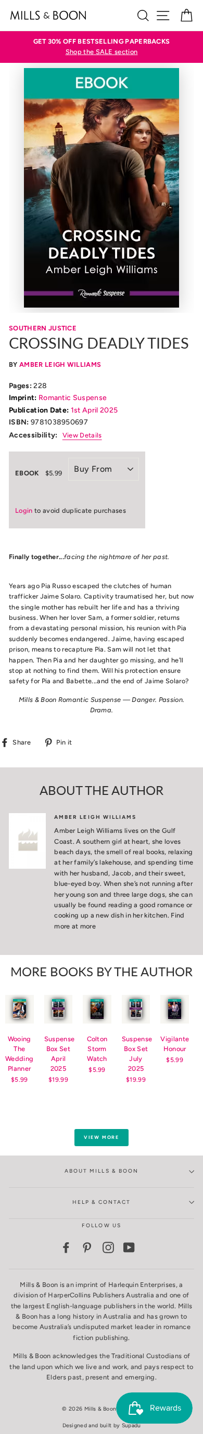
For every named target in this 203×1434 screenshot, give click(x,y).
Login (24, 510)
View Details (82, 435)
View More (101, 1137)
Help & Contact (101, 1202)
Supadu (131, 1425)
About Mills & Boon (101, 1170)
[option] (101, 47)
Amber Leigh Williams (60, 364)
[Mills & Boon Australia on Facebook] (66, 1247)
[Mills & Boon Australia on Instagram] (108, 1247)
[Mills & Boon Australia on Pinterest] (87, 1247)
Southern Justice (43, 328)
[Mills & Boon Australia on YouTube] (129, 1247)
